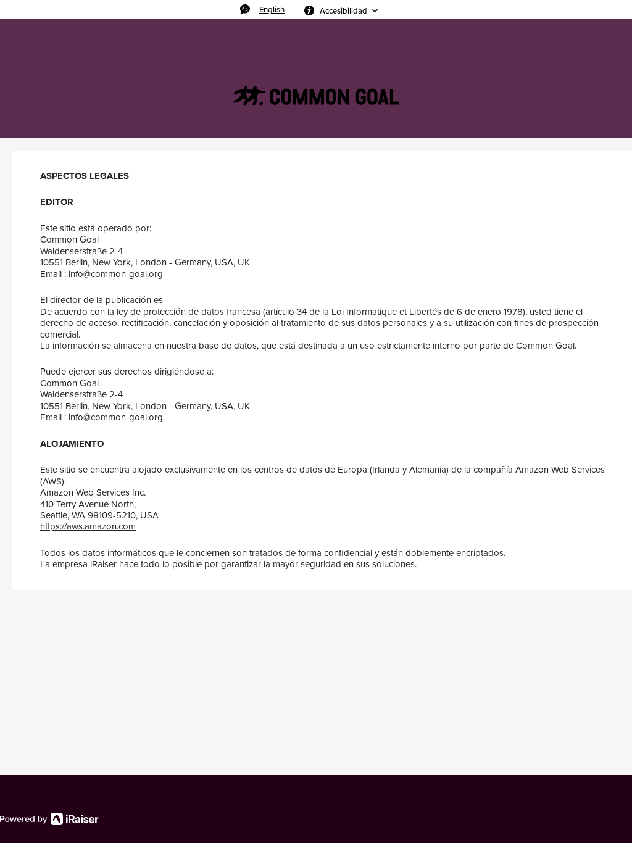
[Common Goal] (316, 97)
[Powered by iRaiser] (49, 819)
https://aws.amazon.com (88, 526)
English (272, 9)
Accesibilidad (343, 10)
